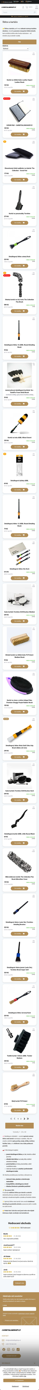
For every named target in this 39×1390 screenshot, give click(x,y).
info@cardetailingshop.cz (13, 1340)
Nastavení (15, 1386)
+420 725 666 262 (11, 1344)
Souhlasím (20, 1380)
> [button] (24, 1119)
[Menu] (36, 7)
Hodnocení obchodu (19, 1223)
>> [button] (28, 1119)
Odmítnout (25, 1386)
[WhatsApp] (13, 1349)
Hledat (34, 12)
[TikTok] (17, 1349)
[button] (19, 44)
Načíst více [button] (19, 1125)
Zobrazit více (19, 1283)
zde (25, 1376)
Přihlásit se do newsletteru (11, 1320)
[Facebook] (3, 1349)
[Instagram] (8, 1349)
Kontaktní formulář (11, 1356)
